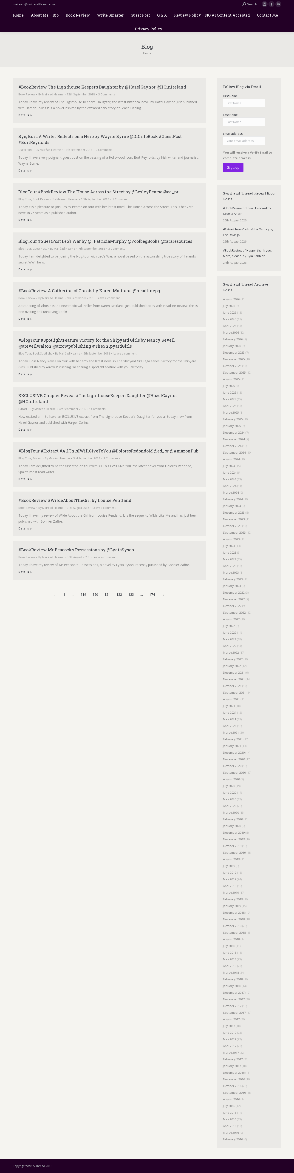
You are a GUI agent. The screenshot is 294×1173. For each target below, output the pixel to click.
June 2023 (229, 552)
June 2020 (229, 792)
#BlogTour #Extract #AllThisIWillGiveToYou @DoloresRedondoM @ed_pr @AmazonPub (108, 451)
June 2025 (229, 392)
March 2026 (231, 332)
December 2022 (234, 592)
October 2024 (232, 446)
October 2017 (232, 1006)
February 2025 (233, 419)
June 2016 (229, 1112)
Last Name (230, 115)
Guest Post (25, 150)
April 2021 (229, 726)
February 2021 (233, 739)
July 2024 (229, 466)
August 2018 (231, 939)
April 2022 (229, 646)
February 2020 (233, 819)
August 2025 (231, 379)
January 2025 (232, 426)
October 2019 (232, 846)
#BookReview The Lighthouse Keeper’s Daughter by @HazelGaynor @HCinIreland (102, 87)
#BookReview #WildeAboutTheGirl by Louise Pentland (74, 500)
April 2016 (229, 1126)
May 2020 (229, 799)
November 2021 (234, 679)
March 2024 (231, 492)
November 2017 (234, 999)
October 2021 (232, 686)
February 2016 (233, 1139)
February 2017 (233, 1059)
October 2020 (232, 766)
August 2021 (231, 699)
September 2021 (234, 692)
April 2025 (229, 406)
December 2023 (234, 512)
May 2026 (229, 319)
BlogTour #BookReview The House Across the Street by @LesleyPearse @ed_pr (98, 192)
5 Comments (97, 409)
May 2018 (229, 959)
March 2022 (231, 652)
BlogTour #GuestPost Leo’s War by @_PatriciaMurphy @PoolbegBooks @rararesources (105, 241)
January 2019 (232, 906)
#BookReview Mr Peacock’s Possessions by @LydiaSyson (76, 549)
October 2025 (232, 366)
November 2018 (234, 919)
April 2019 (229, 886)
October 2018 (232, 926)
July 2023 (229, 546)
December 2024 (234, 432)
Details (23, 115)
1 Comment (120, 199)
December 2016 (234, 1072)
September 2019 (234, 852)
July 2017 (229, 1026)
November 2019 (234, 839)
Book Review (26, 94)
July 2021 (229, 706)
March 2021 (231, 732)
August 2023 (231, 539)
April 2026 (229, 326)
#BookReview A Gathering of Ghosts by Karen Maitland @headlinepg (89, 290)
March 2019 (231, 892)
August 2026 (231, 299)
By (50, 94)
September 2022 (234, 612)
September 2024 (234, 452)
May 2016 (229, 1119)
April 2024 (229, 486)
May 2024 (229, 479)
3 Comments (106, 94)
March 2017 (231, 1052)
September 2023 (234, 532)
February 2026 (233, 339)
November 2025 (234, 359)
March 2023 (231, 572)
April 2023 (229, 566)
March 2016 (231, 1132)
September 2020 (234, 772)
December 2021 (234, 672)
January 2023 (232, 586)
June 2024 (229, 472)
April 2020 (229, 806)
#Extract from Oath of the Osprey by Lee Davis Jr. (248, 232)
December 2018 (234, 912)
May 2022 (229, 639)
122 (119, 594)
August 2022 (231, 619)
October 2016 (232, 1086)
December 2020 (234, 752)
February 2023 (233, 579)
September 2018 (234, 932)
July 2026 (229, 306)
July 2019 (229, 866)
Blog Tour (24, 199)
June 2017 (229, 1032)
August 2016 (231, 1099)
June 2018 (229, 952)
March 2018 (231, 972)
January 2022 (232, 666)
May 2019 (229, 879)
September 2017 (234, 1012)
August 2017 (231, 1019)
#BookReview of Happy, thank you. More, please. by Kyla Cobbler (247, 253)
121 (107, 594)
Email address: (233, 134)
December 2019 (234, 832)
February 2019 (233, 899)
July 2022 (229, 626)
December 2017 (234, 992)
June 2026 (229, 312)
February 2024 (233, 499)
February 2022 (233, 659)
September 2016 (234, 1092)
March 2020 (231, 812)
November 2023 (234, 519)
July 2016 (229, 1106)
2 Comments (104, 150)
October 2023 (232, 526)
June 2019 (229, 872)
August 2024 (231, 459)
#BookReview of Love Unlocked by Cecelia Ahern (247, 211)
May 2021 (229, 719)
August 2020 (231, 779)
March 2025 (231, 412)
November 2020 (234, 759)
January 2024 (232, 506)
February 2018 (233, 979)
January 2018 (232, 986)
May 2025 (229, 399)
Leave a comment (108, 298)
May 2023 (229, 559)
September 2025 (234, 372)
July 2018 (229, 946)
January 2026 (232, 346)
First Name (230, 96)
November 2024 (234, 439)
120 (95, 594)
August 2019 (231, 859)
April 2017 (229, 1046)
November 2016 (234, 1079)
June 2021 (229, 712)
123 (131, 594)
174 (152, 594)
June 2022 (229, 632)
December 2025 (234, 352)
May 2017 (229, 1039)
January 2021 (232, 746)
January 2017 (232, 1066)
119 (83, 594)
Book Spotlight (42, 353)
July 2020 (229, 786)
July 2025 (229, 386)
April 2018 (229, 966)
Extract (22, 409)
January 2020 (232, 826)
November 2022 (234, 599)
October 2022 (232, 606)
